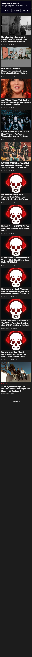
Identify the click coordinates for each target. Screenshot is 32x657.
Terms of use (22, 5)
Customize (16, 10)
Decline (25, 10)
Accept (6, 10)
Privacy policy (11, 5)
